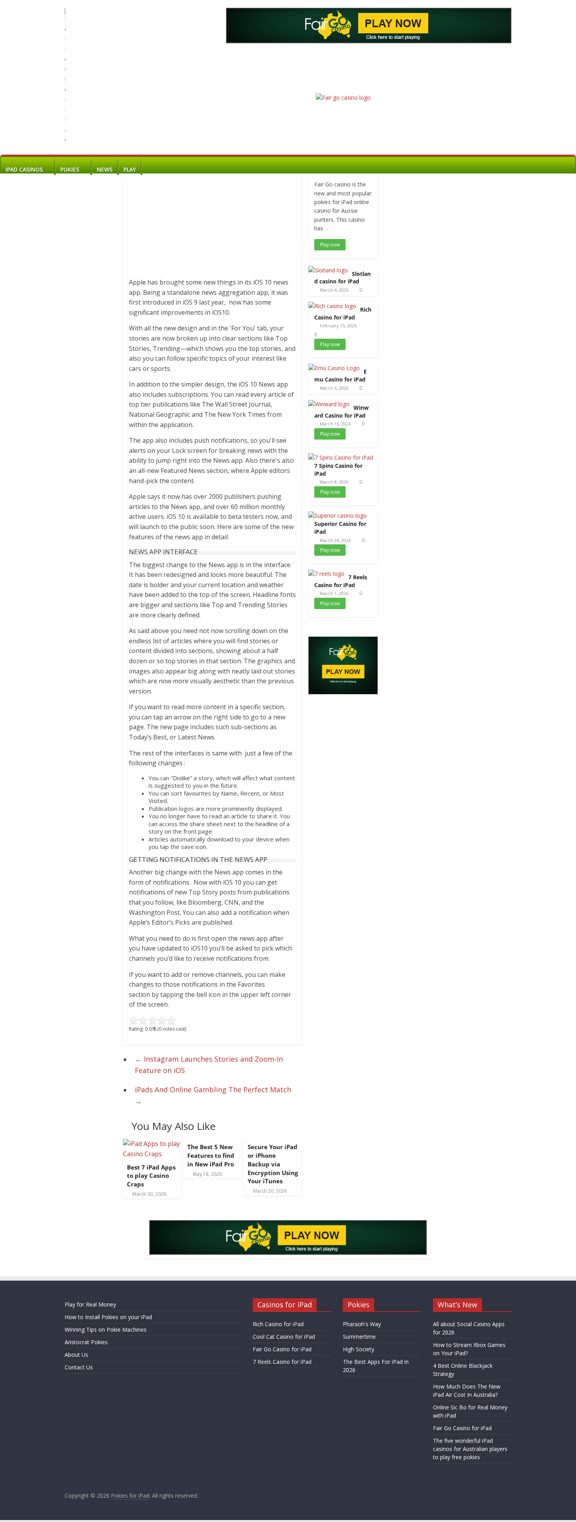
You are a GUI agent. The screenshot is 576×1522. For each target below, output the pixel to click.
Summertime (359, 1336)
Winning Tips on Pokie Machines (106, 1329)
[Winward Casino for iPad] (329, 404)
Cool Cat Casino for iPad (284, 1336)
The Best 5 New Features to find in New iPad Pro (210, 1155)
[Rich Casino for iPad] (332, 306)
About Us (76, 1354)
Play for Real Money (90, 1304)
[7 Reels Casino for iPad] (326, 573)
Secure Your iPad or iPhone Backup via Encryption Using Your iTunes (273, 1164)
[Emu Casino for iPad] (334, 368)
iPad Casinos (24, 169)
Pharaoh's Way (362, 1324)
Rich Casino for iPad (342, 313)
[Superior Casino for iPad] (337, 515)
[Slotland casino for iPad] (328, 270)
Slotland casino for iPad (342, 277)
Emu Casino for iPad (340, 375)
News (104, 169)
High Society (358, 1349)
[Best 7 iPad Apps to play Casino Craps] (152, 1143)
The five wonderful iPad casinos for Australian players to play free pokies (470, 1449)
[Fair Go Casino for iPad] (343, 97)
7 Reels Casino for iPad (340, 581)
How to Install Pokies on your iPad (108, 1317)
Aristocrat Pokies (86, 1342)
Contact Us (79, 1367)
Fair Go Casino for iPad (282, 1349)
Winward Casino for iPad (341, 411)
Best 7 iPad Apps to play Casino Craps (151, 1175)
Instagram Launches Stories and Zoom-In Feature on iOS (209, 1064)
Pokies (69, 169)
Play (129, 169)
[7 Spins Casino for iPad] (340, 457)
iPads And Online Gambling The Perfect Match (213, 1095)
